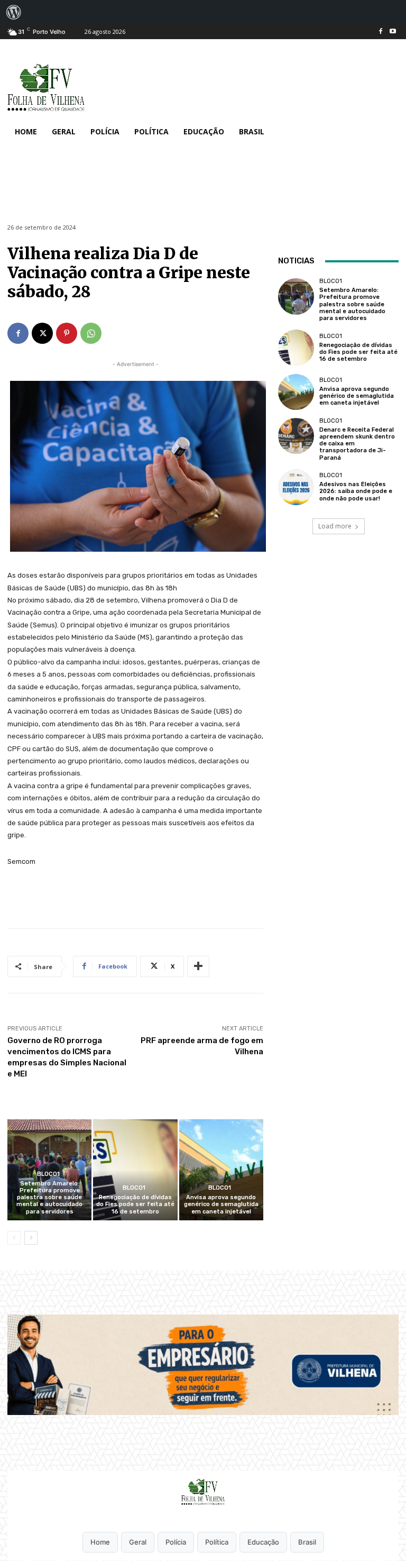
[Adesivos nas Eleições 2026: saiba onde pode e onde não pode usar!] (296, 487)
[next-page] (31, 1238)
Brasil (307, 1542)
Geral (137, 1542)
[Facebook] (380, 32)
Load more (335, 526)
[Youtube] (392, 32)
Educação (263, 1542)
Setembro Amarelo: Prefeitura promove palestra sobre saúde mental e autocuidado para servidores (49, 1197)
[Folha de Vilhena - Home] (203, 1491)
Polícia (175, 1542)
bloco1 (48, 1174)
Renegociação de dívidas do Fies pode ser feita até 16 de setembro (135, 1204)
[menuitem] (13, 12)
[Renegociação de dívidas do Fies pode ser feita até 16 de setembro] (135, 1169)
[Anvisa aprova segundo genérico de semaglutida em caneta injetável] (221, 1169)
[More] (198, 966)
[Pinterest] (66, 333)
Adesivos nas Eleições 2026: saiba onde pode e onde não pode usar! (355, 491)
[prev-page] (14, 1238)
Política (216, 1542)
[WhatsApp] (91, 333)
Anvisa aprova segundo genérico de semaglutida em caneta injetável (221, 1204)
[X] (42, 333)
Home (100, 1542)
